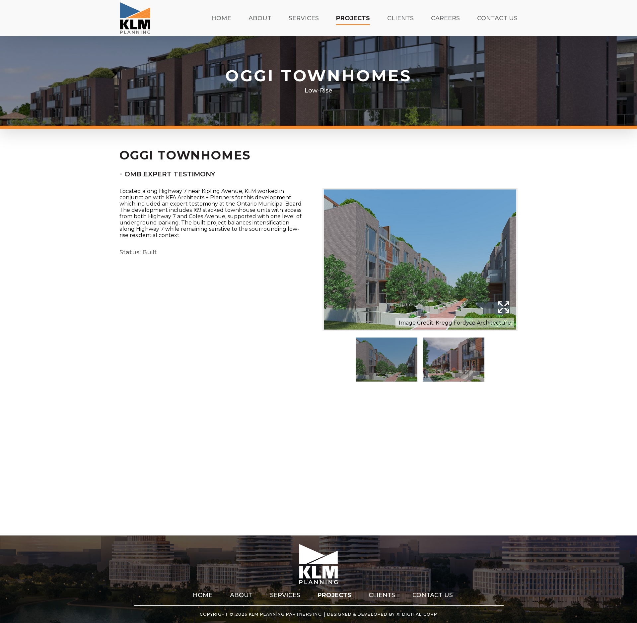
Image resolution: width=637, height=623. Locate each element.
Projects (353, 18)
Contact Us (497, 18)
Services (304, 18)
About (259, 18)
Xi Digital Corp (417, 614)
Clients (400, 18)
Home (221, 18)
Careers (445, 18)
